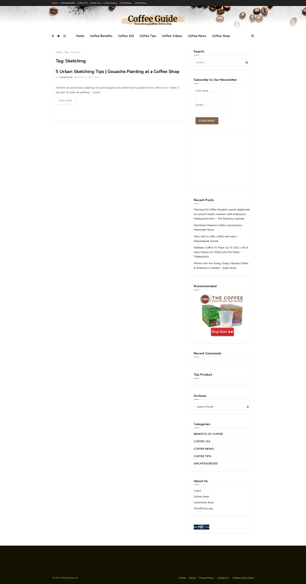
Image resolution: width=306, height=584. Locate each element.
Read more (65, 100)
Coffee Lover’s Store (243, 578)
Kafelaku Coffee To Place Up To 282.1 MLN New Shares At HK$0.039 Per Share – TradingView (221, 252)
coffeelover (66, 77)
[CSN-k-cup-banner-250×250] (222, 315)
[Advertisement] (222, 162)
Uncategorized (206, 464)
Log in (197, 491)
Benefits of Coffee (208, 434)
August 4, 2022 (84, 77)
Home (55, 3)
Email (200, 105)
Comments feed (203, 502)
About (192, 578)
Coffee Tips (95, 3)
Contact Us (223, 578)
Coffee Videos (110, 3)
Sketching (76, 52)
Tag (66, 52)
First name (202, 90)
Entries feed (201, 497)
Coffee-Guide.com (69, 577)
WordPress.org (203, 508)
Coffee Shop (140, 3)
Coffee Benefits (67, 3)
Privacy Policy (206, 578)
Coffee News (126, 3)
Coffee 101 (82, 3)
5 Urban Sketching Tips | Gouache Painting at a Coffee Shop (117, 71)
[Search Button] (246, 62)
